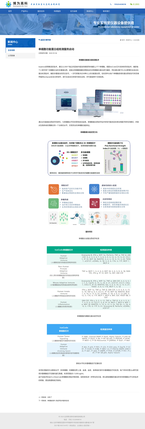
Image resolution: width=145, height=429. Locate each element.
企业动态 (11, 50)
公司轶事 (11, 55)
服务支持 (41, 11)
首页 (10, 11)
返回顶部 (86, 425)
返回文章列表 (45, 39)
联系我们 (106, 11)
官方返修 (73, 11)
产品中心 (24, 11)
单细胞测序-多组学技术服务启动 (58, 400)
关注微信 (135, 4)
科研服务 (57, 11)
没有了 (49, 397)
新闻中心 (90, 11)
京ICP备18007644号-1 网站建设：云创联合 (68, 425)
